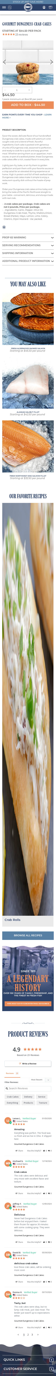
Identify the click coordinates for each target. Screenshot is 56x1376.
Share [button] (20, 1150)
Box (50, 7)
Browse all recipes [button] (28, 935)
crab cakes (13, 1096)
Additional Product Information (26, 261)
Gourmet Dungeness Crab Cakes (29, 1144)
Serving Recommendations (21, 245)
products (28, 1102)
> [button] (38, 1334)
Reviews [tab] (10, 1073)
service (41, 1096)
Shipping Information (17, 253)
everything (12, 1102)
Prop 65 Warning (14, 238)
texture (43, 1102)
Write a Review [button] (29, 1063)
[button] (28, 1003)
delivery (28, 1096)
